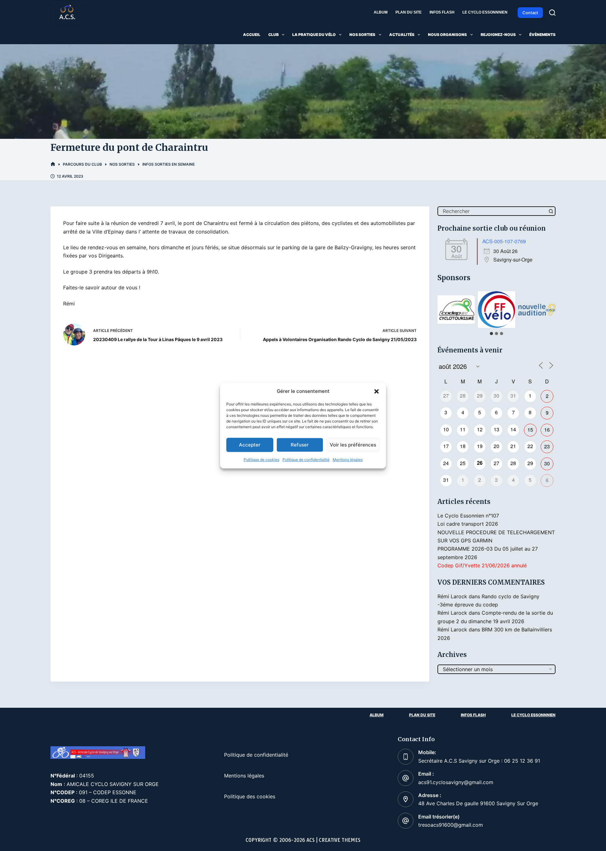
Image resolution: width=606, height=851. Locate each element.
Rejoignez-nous (498, 34)
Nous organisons (447, 34)
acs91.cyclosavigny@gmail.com (455, 782)
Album (381, 12)
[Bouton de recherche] (551, 211)
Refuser (300, 445)
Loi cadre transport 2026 (467, 524)
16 (547, 429)
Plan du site (408, 12)
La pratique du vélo (314, 34)
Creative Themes (339, 840)
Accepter (249, 445)
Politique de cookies (261, 460)
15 (530, 429)
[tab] (491, 333)
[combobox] (492, 211)
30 (547, 463)
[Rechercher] (552, 12)
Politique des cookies (249, 796)
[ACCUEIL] (52, 164)
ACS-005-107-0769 (504, 241)
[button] (376, 391)
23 (547, 446)
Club (273, 34)
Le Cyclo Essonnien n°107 (468, 515)
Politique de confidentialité (306, 460)
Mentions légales (348, 460)
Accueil (251, 34)
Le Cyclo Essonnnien (485, 12)
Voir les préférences (353, 445)
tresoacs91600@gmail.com (450, 825)
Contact (530, 12)
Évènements (542, 34)
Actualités (401, 34)
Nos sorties (362, 34)
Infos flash (442, 12)
